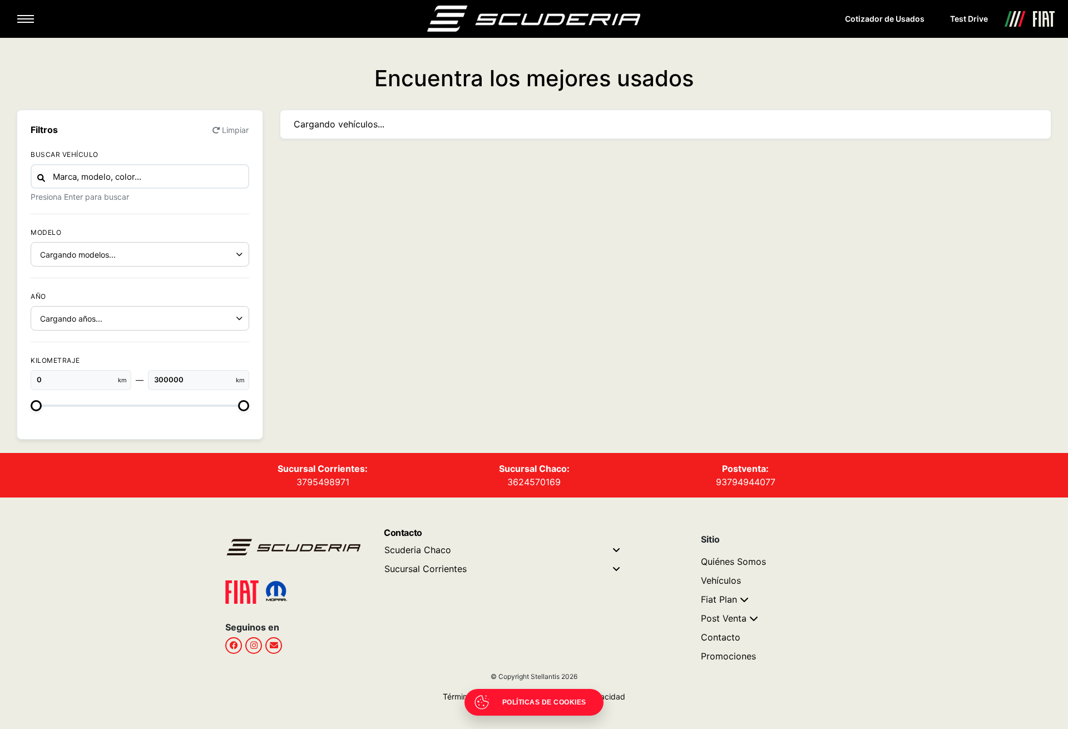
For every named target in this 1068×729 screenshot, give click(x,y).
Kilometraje (55, 360)
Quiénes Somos (733, 561)
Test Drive (969, 18)
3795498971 (322, 481)
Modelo (46, 232)
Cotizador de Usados (884, 18)
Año (38, 296)
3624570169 (534, 481)
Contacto (720, 637)
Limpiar (235, 130)
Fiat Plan (719, 599)
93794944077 (745, 481)
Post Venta (723, 618)
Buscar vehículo (64, 154)
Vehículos (721, 580)
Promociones (728, 656)
